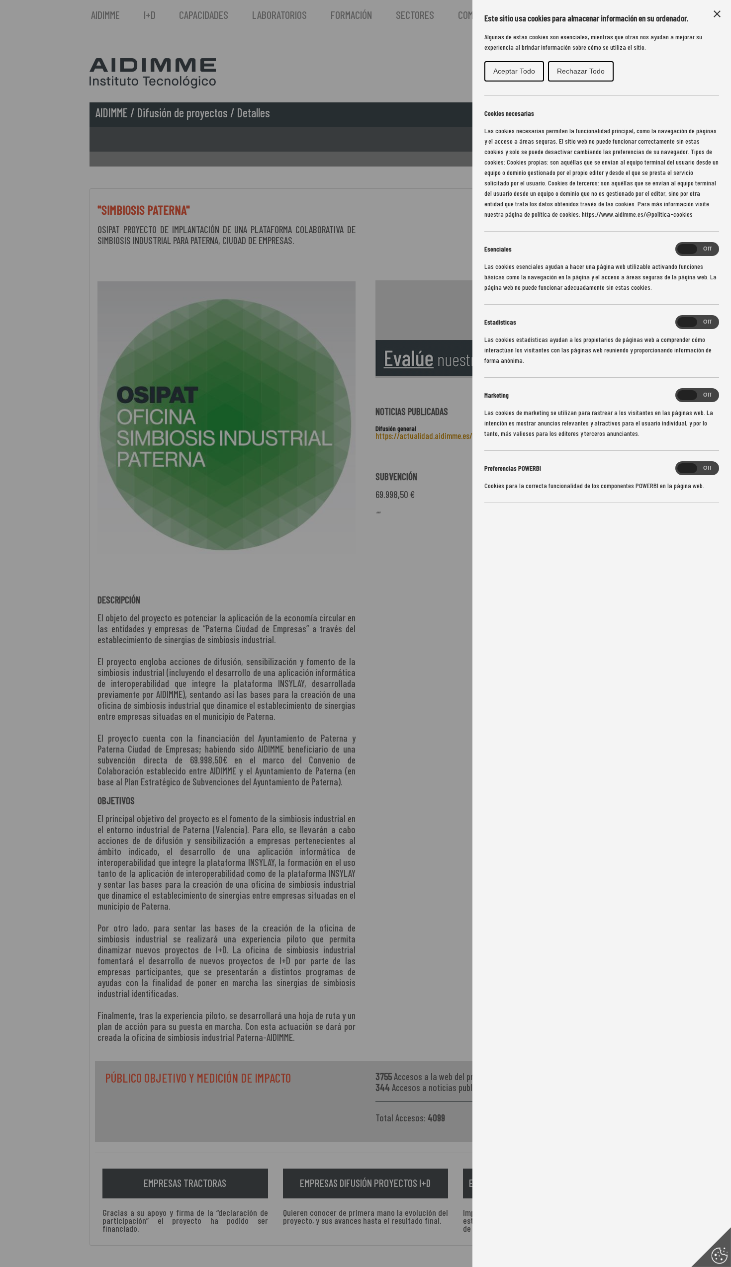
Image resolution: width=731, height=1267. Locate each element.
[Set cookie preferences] (711, 1247)
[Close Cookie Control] (717, 14)
